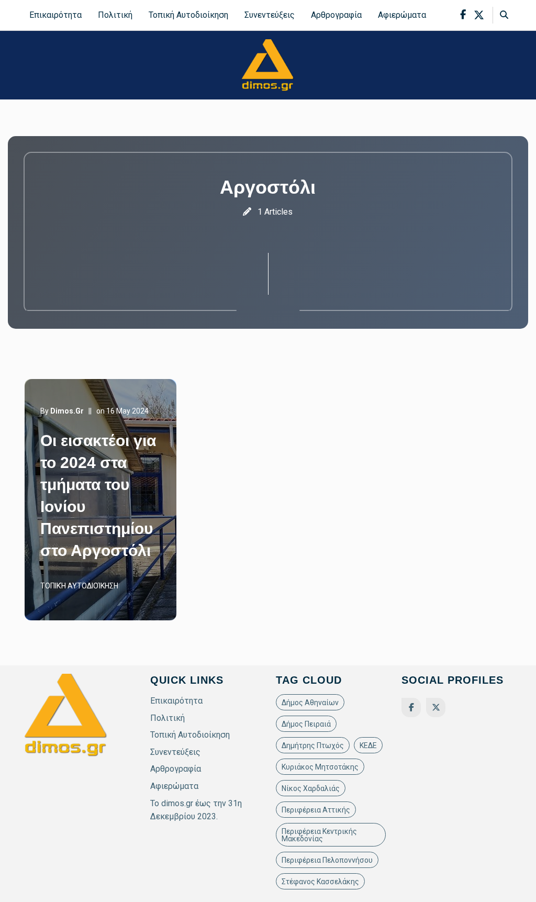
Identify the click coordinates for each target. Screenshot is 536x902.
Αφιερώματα (402, 15)
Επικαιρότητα (55, 15)
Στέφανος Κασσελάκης (320, 881)
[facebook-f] (463, 15)
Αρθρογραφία (336, 15)
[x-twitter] (479, 15)
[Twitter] (435, 707)
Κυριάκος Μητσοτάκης (320, 767)
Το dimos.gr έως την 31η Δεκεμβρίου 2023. (196, 810)
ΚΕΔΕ (368, 745)
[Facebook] (411, 707)
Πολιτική (115, 15)
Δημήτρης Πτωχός (313, 745)
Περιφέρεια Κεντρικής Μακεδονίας (319, 835)
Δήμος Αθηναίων (310, 702)
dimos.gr (67, 411)
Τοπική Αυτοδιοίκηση (188, 15)
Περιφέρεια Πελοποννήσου (327, 860)
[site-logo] (268, 65)
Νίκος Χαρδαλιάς (311, 788)
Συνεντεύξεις (269, 15)
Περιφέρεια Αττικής (316, 810)
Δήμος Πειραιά (306, 724)
